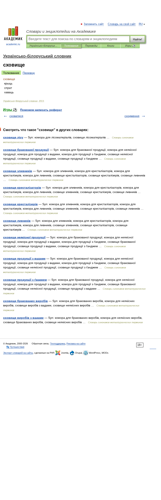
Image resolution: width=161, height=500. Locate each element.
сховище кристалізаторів (22, 187)
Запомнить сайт (94, 24)
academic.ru (13, 44)
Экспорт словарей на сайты (18, 353)
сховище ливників (17, 220)
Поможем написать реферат (41, 110)
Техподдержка (57, 343)
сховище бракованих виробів (25, 301)
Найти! (137, 39)
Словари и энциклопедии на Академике (61, 31)
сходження (132, 116)
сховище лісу (13, 137)
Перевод (29, 73)
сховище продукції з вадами (24, 258)
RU (141, 24)
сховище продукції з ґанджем (25, 279)
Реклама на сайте (76, 343)
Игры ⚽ (130, 45)
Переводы (91, 45)
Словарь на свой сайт (122, 24)
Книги (110, 45)
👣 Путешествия (15, 347)
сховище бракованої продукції (26, 149)
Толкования (71, 45)
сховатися (16, 116)
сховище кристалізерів (20, 204)
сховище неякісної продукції (24, 237)
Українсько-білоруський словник (43, 45)
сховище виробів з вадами (23, 317)
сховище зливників (17, 171)
